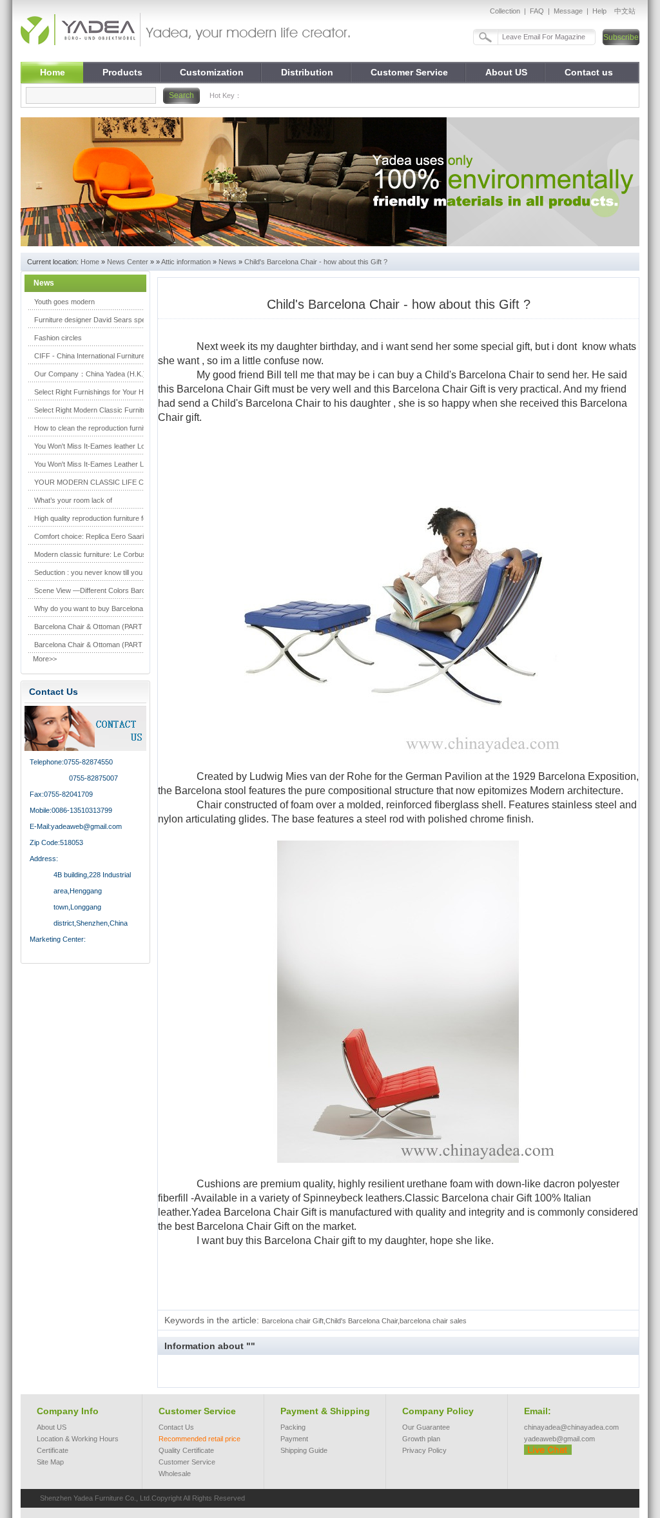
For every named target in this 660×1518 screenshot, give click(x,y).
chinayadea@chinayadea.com (571, 1427)
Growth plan (421, 1439)
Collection (505, 11)
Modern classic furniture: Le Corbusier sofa (102, 554)
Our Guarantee (426, 1427)
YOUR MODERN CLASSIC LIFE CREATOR (103, 482)
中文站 (625, 11)
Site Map (50, 1462)
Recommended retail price (199, 1439)
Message (568, 11)
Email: (537, 1411)
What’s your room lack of (73, 500)
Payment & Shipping (325, 1411)
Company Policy (438, 1411)
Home (90, 262)
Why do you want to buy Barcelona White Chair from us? (122, 608)
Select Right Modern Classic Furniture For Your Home (118, 410)
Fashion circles (58, 338)
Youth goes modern (64, 302)
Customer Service (197, 1411)
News (227, 262)
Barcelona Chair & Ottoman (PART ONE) (98, 626)
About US (51, 1427)
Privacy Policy (424, 1450)
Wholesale (175, 1473)
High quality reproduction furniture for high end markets (120, 518)
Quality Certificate (186, 1450)
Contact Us (176, 1427)
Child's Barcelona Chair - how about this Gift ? (315, 262)
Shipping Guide (303, 1450)
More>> (45, 659)
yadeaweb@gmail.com (559, 1439)
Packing (293, 1427)
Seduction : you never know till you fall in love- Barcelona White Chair (141, 572)
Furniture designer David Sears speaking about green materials (133, 320)
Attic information (186, 262)
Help (599, 11)
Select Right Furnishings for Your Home (95, 392)
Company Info (68, 1411)
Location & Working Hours (78, 1439)
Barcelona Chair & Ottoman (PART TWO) (99, 644)
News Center (127, 262)
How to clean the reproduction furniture (94, 428)
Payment (294, 1439)
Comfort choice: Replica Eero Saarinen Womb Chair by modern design (144, 536)
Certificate (52, 1450)
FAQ (537, 11)
